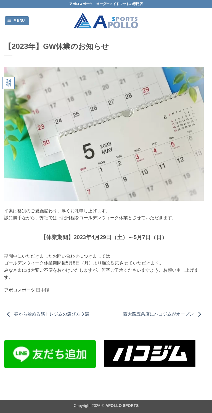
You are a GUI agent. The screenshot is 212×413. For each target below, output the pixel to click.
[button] (17, 20)
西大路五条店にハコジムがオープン (159, 314)
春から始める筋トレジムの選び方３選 (51, 314)
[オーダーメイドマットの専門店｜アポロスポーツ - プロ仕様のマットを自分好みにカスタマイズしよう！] (106, 21)
